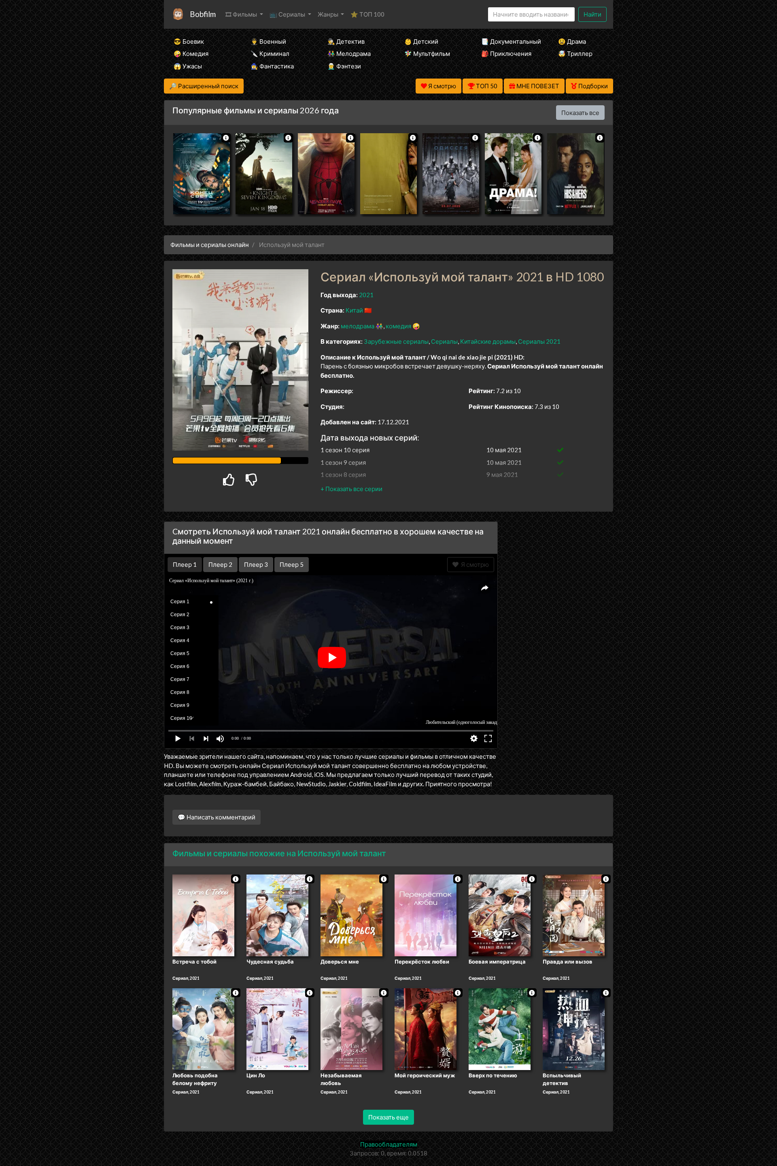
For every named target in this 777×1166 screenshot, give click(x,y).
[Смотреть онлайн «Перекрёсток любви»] (425, 914)
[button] (351, 488)
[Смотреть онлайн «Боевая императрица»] (500, 914)
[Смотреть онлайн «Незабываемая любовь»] (351, 1028)
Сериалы (444, 341)
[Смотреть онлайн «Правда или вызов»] (574, 914)
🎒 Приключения (506, 53)
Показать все (580, 112)
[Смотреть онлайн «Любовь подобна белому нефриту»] (203, 1028)
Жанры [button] (329, 14)
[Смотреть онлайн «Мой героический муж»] (425, 1028)
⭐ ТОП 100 (367, 14)
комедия (398, 326)
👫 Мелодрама (349, 53)
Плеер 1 (185, 564)
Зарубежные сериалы (396, 341)
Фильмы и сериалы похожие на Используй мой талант (279, 853)
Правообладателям (388, 1144)
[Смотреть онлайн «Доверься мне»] (351, 914)
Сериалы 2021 (539, 341)
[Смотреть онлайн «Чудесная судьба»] (277, 914)
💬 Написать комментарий (216, 817)
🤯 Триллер (575, 53)
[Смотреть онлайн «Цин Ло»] (277, 1028)
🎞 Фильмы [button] (241, 14)
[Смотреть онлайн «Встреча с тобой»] (203, 914)
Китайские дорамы (488, 341)
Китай (354, 310)
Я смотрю (474, 564)
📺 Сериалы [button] (288, 14)
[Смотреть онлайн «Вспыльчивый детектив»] (574, 1028)
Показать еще (388, 1117)
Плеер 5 (292, 564)
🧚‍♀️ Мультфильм (427, 53)
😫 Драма (572, 41)
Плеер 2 (220, 564)
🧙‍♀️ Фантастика (272, 66)
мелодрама (357, 326)
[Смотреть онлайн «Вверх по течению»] (500, 1028)
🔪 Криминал (270, 53)
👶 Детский (421, 41)
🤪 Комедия (191, 53)
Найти (592, 14)
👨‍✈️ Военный (268, 41)
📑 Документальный (508, 41)
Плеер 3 (256, 564)
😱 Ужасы (188, 66)
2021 (366, 294)
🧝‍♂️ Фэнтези (344, 66)
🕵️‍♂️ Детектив (346, 41)
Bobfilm (203, 14)
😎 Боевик (189, 41)
